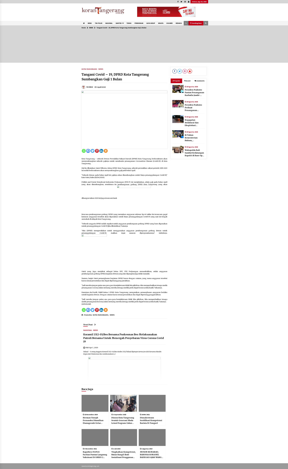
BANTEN (119, 23)
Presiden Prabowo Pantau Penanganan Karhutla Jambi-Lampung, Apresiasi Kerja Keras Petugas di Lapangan (194, 93)
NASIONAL (108, 23)
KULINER (169, 23)
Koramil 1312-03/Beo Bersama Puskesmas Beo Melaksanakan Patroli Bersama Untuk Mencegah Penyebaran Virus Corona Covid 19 (123, 338)
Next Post (88, 325)
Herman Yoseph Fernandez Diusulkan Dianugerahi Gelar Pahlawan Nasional (93, 420)
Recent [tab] (188, 81)
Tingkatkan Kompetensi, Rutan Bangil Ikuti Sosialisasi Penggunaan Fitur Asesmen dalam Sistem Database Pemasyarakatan (123, 455)
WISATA (160, 23)
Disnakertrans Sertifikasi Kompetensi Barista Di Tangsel (151, 420)
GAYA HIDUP (150, 23)
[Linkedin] (101, 151)
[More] (106, 151)
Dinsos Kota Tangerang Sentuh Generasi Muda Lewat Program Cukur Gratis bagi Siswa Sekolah (122, 420)
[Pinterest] (97, 151)
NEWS (90, 23)
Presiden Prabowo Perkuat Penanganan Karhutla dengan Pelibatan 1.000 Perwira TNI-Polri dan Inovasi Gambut (194, 108)
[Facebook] (88, 151)
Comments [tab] (201, 81)
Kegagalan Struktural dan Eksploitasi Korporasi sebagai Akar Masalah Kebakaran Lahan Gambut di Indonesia (195, 123)
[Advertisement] (144, 47)
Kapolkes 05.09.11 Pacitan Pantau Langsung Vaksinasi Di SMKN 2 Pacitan (95, 455)
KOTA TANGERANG (89, 69)
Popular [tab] (177, 81)
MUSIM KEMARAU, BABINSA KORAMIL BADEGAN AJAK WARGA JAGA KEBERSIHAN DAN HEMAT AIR (151, 455)
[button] (186, 23)
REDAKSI (179, 23)
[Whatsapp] (84, 151)
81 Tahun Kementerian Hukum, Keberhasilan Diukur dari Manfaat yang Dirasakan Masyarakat (194, 138)
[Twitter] (92, 151)
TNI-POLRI (98, 23)
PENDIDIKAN (139, 23)
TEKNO (128, 23)
